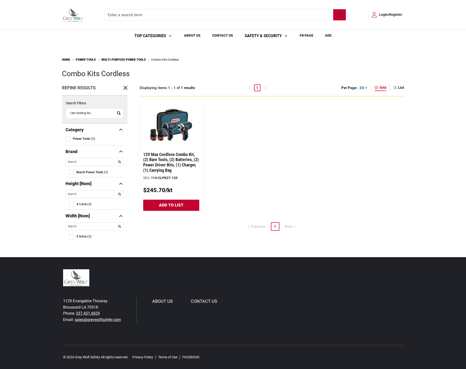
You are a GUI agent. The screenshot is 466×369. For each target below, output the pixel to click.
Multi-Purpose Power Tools (123, 59)
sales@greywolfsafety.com (98, 319)
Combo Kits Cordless (165, 59)
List (401, 87)
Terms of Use (167, 357)
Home (66, 59)
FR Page (306, 35)
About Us (192, 35)
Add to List (171, 205)
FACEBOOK (191, 357)
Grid (383, 87)
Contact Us (222, 35)
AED (328, 35)
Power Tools (86, 59)
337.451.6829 (88, 313)
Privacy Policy (142, 357)
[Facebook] (205, 357)
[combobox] (225, 14)
